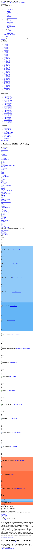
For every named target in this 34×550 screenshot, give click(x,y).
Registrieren (10, 33)
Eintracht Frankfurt (16, 292)
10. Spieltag (7, 57)
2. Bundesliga (7, 129)
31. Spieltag (7, 86)
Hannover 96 (12, 390)
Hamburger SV (14, 362)
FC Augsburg (12, 474)
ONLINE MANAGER (9, 35)
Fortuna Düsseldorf (17, 432)
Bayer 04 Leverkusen (18, 263)
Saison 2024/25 (8, 99)
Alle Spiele (3, 519)
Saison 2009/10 (8, 120)
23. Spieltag (7, 75)
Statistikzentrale (11, 26)
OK (13, 548)
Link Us (9, 15)
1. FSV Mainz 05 (15, 334)
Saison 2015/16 (8, 111)
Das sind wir (10, 9)
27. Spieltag (7, 81)
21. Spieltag (7, 72)
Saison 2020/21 (8, 104)
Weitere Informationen (6, 548)
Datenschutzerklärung (12, 18)
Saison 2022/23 (8, 101)
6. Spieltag (6, 51)
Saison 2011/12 (7, 117)
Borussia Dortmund (17, 278)
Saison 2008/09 (8, 121)
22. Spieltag (7, 74)
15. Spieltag (7, 64)
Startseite (9, 30)
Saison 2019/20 (8, 106)
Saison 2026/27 (8, 96)
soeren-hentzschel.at (13, 541)
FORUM (6, 36)
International (10, 22)
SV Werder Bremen (17, 404)
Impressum (9, 16)
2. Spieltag (6, 45)
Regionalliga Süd (8, 133)
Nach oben (3, 505)
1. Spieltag (6, 44)
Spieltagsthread (4, 140)
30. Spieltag (7, 85)
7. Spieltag (6, 52)
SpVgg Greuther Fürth (19, 488)
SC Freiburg (11, 320)
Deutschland (10, 20)
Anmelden (9, 32)
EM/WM (9, 25)
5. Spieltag (6, 50)
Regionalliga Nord (8, 132)
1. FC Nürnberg (14, 446)
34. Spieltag (7, 90)
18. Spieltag (7, 68)
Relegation (6, 138)
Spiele (8, 27)
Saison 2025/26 (8, 97)
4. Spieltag (6, 48)
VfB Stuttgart (12, 376)
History (9, 12)
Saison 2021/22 (8, 103)
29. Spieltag (7, 83)
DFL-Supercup (7, 136)
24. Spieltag (7, 76)
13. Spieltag (7, 61)
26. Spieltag (7, 79)
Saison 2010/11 (7, 118)
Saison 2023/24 (8, 100)
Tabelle (2, 231)
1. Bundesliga (7, 128)
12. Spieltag (7, 59)
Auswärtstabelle (5, 234)
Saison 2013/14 (8, 114)
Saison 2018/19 (8, 107)
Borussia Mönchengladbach (23, 348)
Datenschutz (4, 537)
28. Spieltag (7, 82)
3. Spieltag (6, 47)
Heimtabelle (4, 233)
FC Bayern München (18, 249)
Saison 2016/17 (8, 110)
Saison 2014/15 (8, 113)
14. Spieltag (7, 62)
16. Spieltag (7, 65)
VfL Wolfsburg (13, 418)
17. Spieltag (7, 67)
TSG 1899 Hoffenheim (19, 460)
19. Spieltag (7, 69)
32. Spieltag (7, 88)
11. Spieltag (7, 58)
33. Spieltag (7, 89)
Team (8, 11)
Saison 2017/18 (8, 108)
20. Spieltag (7, 71)
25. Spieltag (7, 78)
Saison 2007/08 (8, 122)
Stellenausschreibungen (13, 13)
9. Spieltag (6, 55)
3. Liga (5, 131)
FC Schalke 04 (13, 306)
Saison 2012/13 (8, 115)
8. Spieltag (6, 54)
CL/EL (9, 23)
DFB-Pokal (7, 135)
